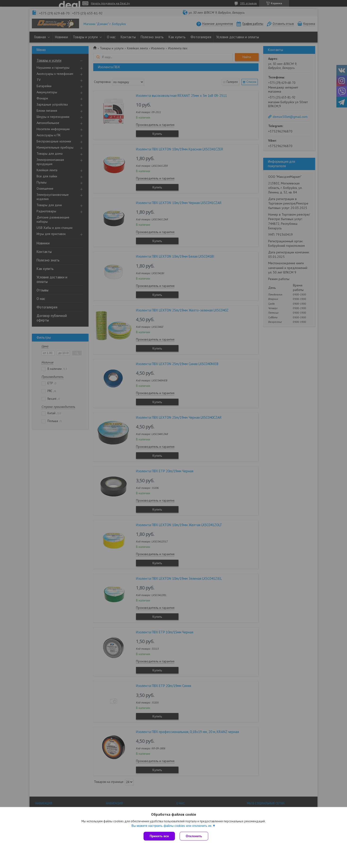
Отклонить (194, 836)
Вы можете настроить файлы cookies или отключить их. (171, 826)
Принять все (159, 836)
